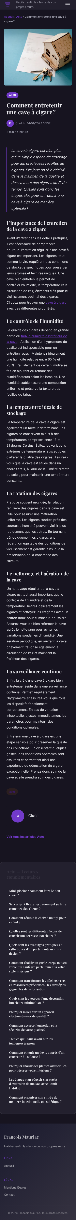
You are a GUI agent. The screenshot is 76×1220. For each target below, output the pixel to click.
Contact (9, 1194)
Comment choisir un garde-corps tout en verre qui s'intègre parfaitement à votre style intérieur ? (38, 967)
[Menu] (68, 4)
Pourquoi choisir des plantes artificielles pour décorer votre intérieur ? (37, 1068)
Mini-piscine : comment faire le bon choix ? (34, 893)
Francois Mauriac (21, 1137)
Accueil (9, 16)
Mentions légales (15, 1187)
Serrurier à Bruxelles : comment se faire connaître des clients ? (37, 906)
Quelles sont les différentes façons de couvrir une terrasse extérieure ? (35, 933)
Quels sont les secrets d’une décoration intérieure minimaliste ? (36, 1000)
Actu (19, 16)
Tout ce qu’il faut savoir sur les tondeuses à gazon (31, 1041)
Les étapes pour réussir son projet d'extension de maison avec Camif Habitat (33, 1083)
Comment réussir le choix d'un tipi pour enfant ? (37, 920)
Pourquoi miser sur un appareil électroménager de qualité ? (31, 1014)
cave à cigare (56, 302)
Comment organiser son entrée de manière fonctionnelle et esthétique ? (35, 1099)
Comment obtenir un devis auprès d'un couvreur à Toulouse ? (36, 1054)
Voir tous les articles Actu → (27, 837)
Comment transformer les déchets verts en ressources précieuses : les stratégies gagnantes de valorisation (37, 985)
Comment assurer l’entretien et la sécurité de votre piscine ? (33, 1027)
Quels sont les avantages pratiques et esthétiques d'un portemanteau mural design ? (35, 949)
